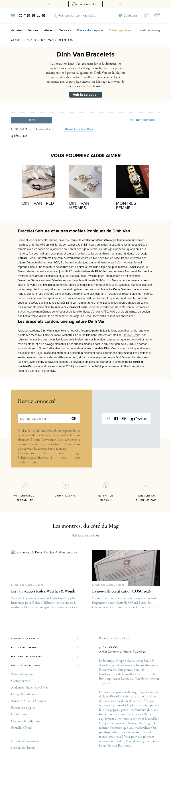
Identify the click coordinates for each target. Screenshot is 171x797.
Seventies (24, 311)
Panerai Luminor (22, 674)
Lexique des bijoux (23, 748)
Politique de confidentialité (35, 457)
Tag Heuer (142, 678)
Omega (154, 678)
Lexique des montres (24, 741)
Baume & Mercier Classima (29, 701)
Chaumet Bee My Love (26, 721)
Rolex (153, 674)
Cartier (105, 683)
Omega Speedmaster (24, 694)
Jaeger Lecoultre (122, 678)
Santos (132, 723)
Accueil (16, 40)
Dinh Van (47, 40)
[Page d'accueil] (31, 15)
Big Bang (144, 723)
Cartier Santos (20, 681)
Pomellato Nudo (21, 728)
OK (73, 418)
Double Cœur (131, 335)
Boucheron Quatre (23, 707)
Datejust (104, 723)
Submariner (119, 723)
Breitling (105, 678)
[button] (31, 120)
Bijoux (31, 40)
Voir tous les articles (86, 535)
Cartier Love (19, 714)
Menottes (61, 285)
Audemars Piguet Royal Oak (29, 687)
